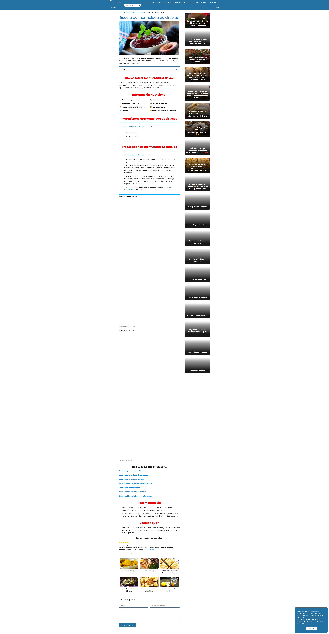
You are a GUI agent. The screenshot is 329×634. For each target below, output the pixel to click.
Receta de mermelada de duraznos (133, 475)
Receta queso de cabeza (129, 554)
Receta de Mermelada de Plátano (132, 492)
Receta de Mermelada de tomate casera (135, 496)
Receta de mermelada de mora (131, 479)
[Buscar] (139, 5)
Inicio (147, 3)
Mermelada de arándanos (129, 487)
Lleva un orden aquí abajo (133, 127)
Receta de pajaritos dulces (173, 3)
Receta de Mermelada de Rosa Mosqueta (135, 483)
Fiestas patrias (156, 3)
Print (150, 127)
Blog (217, 8)
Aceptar (311, 628)
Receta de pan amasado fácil (131, 471)
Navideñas (187, 3)
